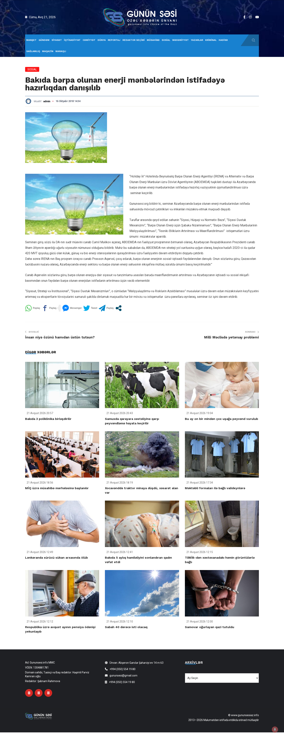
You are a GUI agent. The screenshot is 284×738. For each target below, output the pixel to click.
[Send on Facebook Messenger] (72, 308)
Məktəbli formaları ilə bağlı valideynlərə (215, 488)
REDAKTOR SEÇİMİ (133, 40)
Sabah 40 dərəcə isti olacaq (126, 627)
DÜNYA (102, 40)
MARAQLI (60, 51)
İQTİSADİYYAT (72, 40)
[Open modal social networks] (118, 308)
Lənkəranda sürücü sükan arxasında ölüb (56, 557)
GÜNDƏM (44, 40)
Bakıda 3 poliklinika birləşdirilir (48, 419)
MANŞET (31, 40)
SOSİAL (166, 40)
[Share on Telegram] (106, 308)
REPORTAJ (114, 40)
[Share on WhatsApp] (32, 308)
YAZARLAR (197, 40)
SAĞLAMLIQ (33, 51)
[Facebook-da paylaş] (49, 308)
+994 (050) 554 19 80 (122, 669)
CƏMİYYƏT (89, 40)
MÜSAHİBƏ (153, 40)
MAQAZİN (47, 51)
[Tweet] (90, 308)
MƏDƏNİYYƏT (180, 40)
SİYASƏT (57, 40)
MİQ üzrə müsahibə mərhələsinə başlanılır (57, 488)
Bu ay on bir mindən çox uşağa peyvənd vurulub (221, 419)
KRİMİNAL (211, 40)
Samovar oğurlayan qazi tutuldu (209, 627)
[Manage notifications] (275, 729)
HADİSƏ (223, 40)
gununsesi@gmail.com (123, 675)
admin (46, 101)
